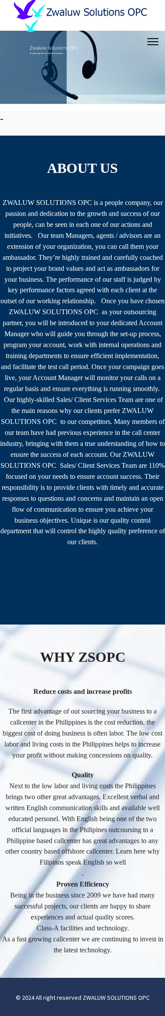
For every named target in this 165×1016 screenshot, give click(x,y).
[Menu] (152, 42)
